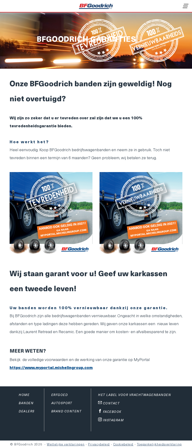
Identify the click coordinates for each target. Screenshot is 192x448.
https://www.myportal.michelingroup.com (51, 367)
